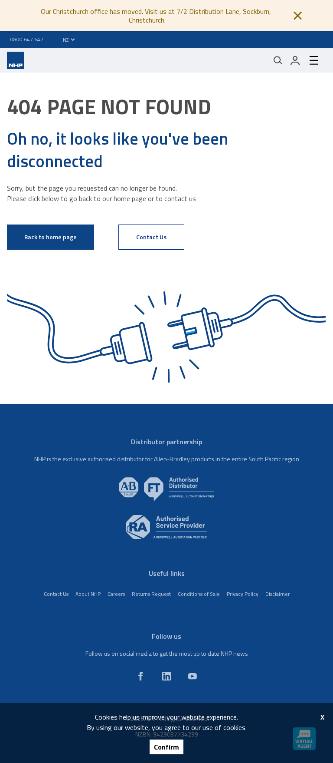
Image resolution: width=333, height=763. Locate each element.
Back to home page (50, 236)
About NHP (88, 594)
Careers (116, 594)
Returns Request (151, 594)
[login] (295, 60)
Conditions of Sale (199, 594)
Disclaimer (277, 594)
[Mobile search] (278, 60)
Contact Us (151, 236)
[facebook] (140, 676)
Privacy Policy (242, 594)
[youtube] (192, 676)
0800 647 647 (26, 39)
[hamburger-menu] (314, 60)
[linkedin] (166, 676)
